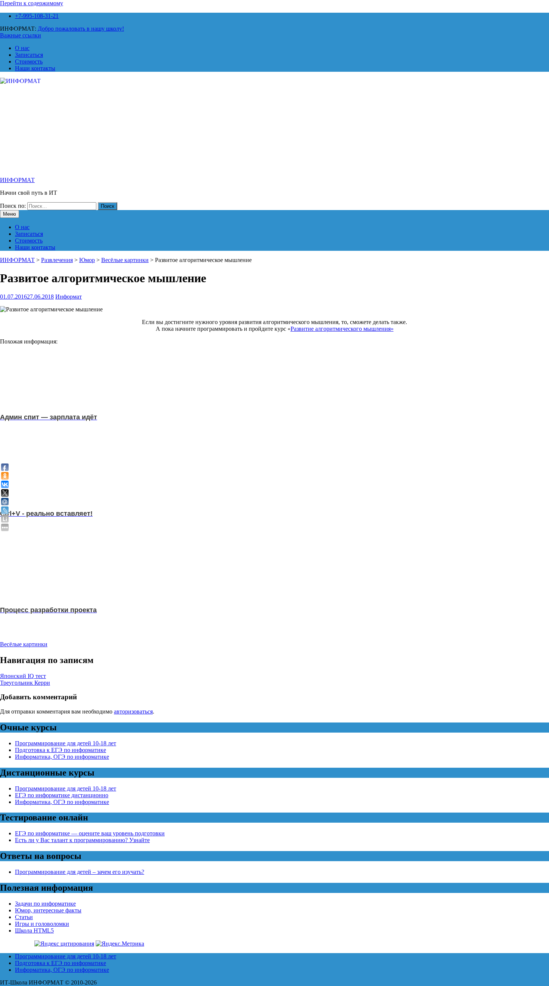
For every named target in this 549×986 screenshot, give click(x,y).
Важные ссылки (20, 35)
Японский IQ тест (23, 676)
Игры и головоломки (42, 924)
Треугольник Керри (25, 683)
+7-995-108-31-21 (37, 16)
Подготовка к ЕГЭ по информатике (60, 750)
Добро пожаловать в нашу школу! (81, 28)
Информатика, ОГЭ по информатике (62, 757)
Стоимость (29, 61)
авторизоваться (133, 711)
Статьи (24, 917)
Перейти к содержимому (31, 3)
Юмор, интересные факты (48, 910)
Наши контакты (35, 68)
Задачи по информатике (45, 903)
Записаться (29, 55)
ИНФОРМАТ (17, 180)
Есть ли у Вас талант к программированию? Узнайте (82, 840)
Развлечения (57, 260)
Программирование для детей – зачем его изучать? (79, 872)
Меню (9, 214)
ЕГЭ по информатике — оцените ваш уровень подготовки (90, 833)
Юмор (87, 260)
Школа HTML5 (34, 930)
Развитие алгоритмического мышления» (342, 329)
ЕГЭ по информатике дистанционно (61, 795)
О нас (22, 48)
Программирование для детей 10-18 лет (65, 743)
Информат (68, 296)
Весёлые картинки (125, 260)
